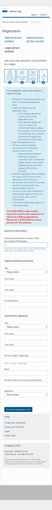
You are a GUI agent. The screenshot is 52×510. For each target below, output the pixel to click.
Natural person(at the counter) (35, 39)
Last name (9, 290)
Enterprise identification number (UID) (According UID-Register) (21, 239)
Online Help (10, 435)
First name (9, 279)
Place (6, 369)
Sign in (34, 14)
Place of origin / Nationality (16, 355)
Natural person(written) (13, 39)
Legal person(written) (12, 49)
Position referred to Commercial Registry (22, 380)
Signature (8, 391)
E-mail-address (11, 300)
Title (6, 268)
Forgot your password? (15, 423)
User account (21, 22)
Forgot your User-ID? (14, 427)
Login (7, 431)
